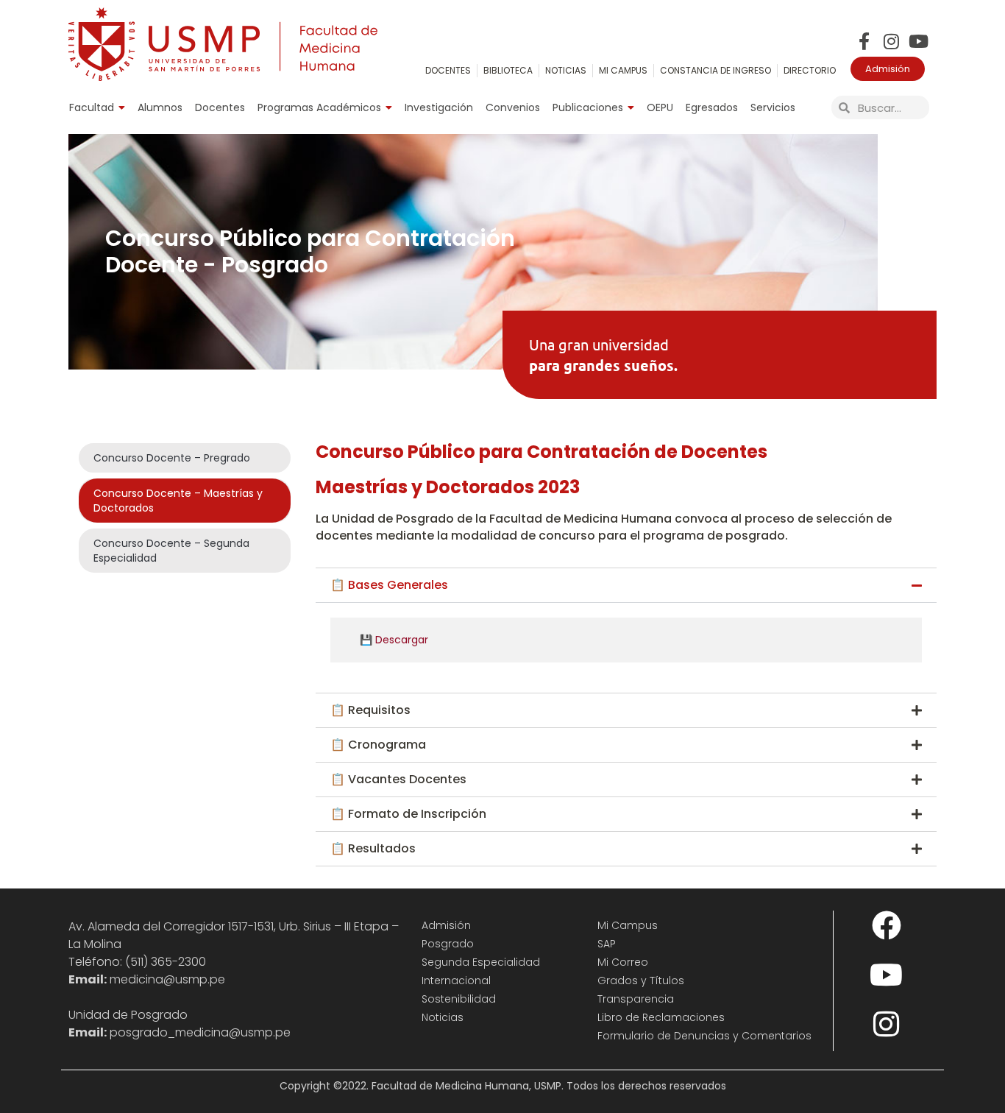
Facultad (91, 107)
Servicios (772, 107)
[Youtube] (918, 41)
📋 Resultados (373, 848)
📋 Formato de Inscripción (408, 813)
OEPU (660, 107)
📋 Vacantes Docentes (398, 779)
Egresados (712, 107)
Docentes (220, 107)
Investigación (439, 107)
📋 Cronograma (378, 744)
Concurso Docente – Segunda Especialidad (171, 550)
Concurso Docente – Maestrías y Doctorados (178, 500)
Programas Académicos (319, 107)
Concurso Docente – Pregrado (171, 458)
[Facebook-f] (864, 41)
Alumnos (160, 107)
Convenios (513, 107)
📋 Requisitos (370, 710)
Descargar (401, 639)
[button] (626, 585)
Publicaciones (588, 107)
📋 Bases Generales (389, 584)
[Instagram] (891, 41)
